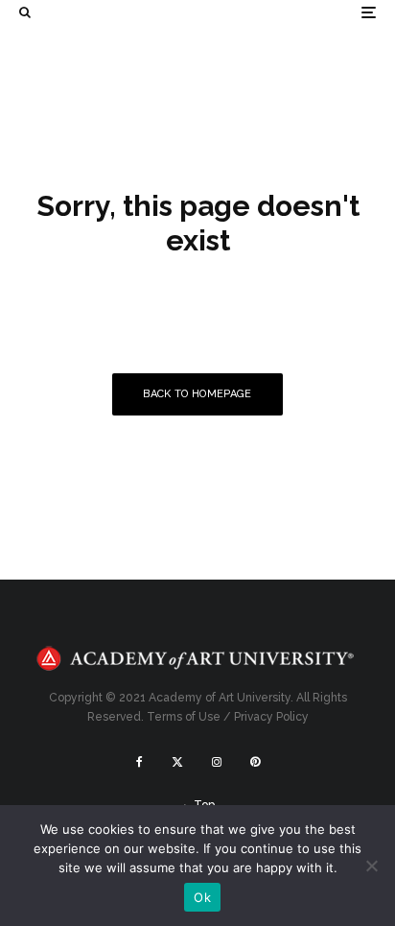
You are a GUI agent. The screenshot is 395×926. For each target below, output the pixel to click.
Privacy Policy (271, 717)
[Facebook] (139, 762)
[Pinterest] (255, 762)
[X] (177, 762)
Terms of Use (184, 717)
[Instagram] (217, 762)
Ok (202, 897)
